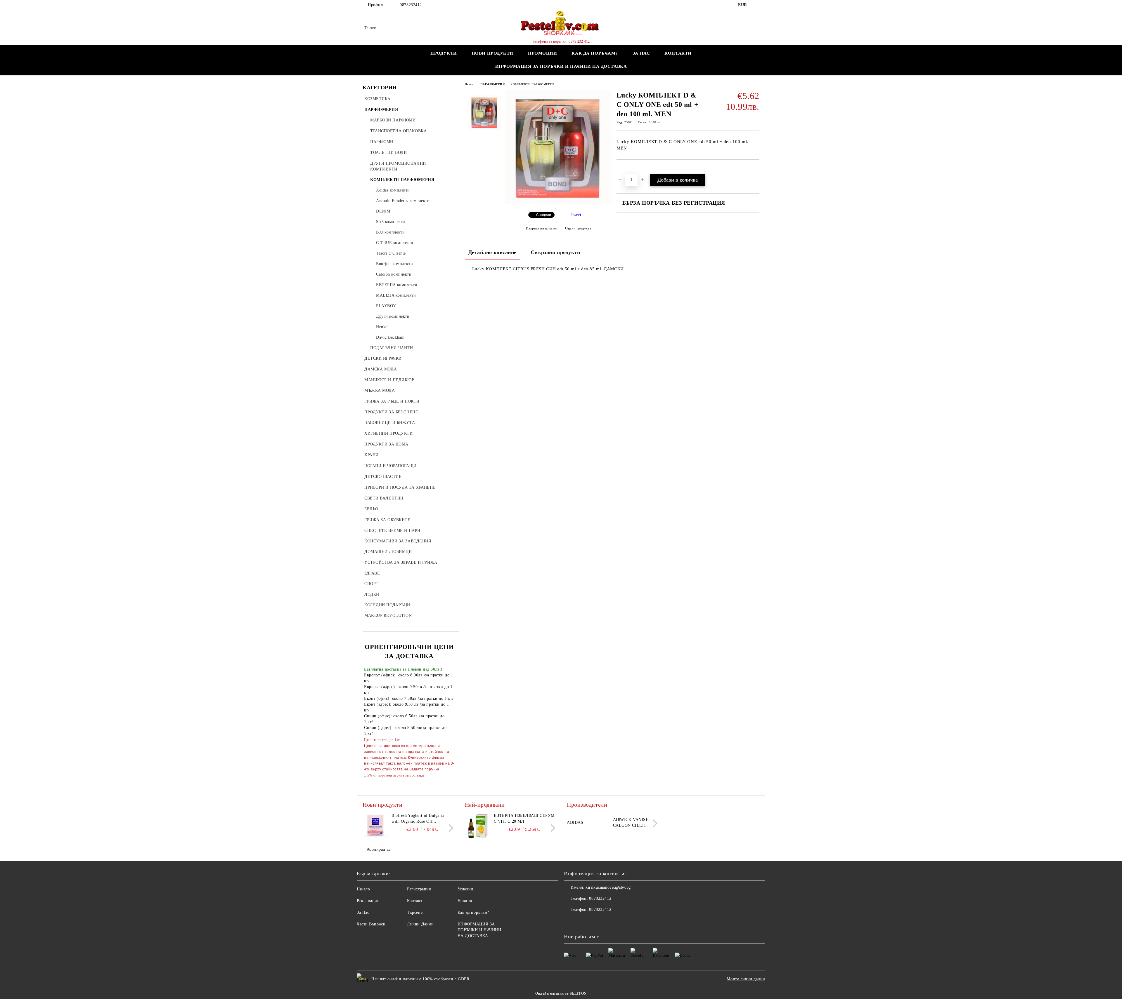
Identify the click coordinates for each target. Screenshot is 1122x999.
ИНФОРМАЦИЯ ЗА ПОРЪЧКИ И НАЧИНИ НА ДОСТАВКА (561, 66)
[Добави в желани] (628, 169)
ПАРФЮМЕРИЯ (492, 84)
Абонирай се (379, 849)
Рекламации (368, 901)
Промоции (542, 53)
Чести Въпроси (371, 924)
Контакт (414, 901)
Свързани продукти (555, 252)
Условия (465, 889)
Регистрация (419, 889)
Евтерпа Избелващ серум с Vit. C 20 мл (524, 818)
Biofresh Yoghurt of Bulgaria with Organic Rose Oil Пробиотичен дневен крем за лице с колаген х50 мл (419, 818)
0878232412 (411, 5)
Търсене (415, 912)
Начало (470, 84)
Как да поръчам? (595, 53)
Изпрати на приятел (542, 228)
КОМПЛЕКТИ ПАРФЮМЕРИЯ (532, 84)
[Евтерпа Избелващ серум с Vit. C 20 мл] (478, 826)
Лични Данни (420, 924)
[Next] (449, 828)
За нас (641, 53)
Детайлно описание (492, 252)
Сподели (543, 215)
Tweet (576, 215)
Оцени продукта (578, 228)
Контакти (677, 53)
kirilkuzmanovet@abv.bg (608, 887)
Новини (465, 901)
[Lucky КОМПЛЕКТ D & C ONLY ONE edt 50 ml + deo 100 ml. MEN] (558, 202)
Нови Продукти (492, 53)
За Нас (363, 912)
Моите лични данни (746, 979)
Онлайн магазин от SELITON (561, 993)
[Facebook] (756, 5)
